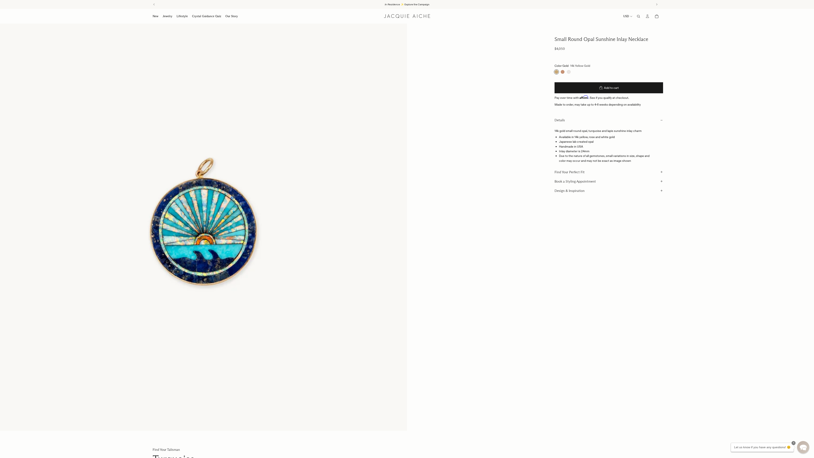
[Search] (638, 16)
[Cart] (656, 16)
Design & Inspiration (570, 191)
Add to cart (611, 88)
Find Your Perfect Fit (570, 172)
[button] (803, 447)
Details (560, 120)
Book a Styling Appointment (575, 181)
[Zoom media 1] (203, 227)
